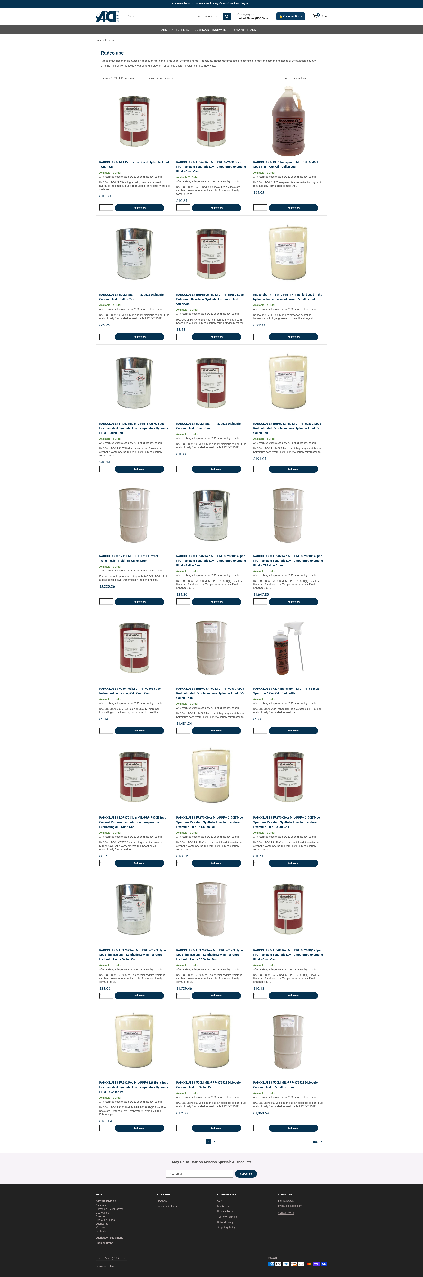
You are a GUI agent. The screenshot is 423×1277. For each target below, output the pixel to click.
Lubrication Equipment (109, 1237)
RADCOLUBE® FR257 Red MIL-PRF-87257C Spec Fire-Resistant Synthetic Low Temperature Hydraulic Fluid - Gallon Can (134, 428)
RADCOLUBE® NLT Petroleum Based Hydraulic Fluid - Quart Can (134, 164)
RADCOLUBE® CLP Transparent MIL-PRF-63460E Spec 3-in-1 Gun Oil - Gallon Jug (286, 164)
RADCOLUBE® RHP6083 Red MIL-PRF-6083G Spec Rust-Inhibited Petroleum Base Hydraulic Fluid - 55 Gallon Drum (210, 693)
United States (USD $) (109, 1258)
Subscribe (246, 1173)
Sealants (101, 1231)
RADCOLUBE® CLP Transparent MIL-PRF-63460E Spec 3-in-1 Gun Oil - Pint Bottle (286, 691)
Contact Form (286, 1212)
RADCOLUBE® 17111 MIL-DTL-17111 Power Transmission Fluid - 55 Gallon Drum (128, 558)
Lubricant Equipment (211, 29)
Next (315, 1141)
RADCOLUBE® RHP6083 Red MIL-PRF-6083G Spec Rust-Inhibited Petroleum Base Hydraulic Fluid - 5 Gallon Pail (287, 428)
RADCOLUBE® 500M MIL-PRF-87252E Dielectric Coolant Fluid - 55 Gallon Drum (285, 1085)
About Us (162, 1200)
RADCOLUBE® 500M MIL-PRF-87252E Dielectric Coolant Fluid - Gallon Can (131, 297)
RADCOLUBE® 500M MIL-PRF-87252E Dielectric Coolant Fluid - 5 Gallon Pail (208, 1085)
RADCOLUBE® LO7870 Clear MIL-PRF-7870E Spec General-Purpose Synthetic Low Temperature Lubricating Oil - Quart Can (132, 822)
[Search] (227, 16)
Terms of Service (227, 1216)
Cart (219, 1200)
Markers (100, 1227)
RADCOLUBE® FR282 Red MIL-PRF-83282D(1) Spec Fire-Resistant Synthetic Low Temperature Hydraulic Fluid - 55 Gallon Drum (288, 560)
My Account (224, 1206)
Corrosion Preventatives (109, 1209)
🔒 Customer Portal (290, 16)
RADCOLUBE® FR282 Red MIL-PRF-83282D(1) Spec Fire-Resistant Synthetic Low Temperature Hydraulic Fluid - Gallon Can (211, 560)
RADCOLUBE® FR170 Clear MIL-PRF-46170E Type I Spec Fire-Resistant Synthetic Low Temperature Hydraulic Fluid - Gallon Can (133, 954)
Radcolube (110, 40)
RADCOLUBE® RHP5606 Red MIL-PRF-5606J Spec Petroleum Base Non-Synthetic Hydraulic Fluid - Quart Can (210, 299)
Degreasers (102, 1212)
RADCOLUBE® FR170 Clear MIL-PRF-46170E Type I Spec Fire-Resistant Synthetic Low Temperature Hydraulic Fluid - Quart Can (287, 822)
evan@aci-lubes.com (290, 1205)
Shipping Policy (226, 1227)
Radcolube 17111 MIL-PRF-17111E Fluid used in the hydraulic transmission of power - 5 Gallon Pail (287, 297)
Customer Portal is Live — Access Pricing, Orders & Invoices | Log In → (211, 3)
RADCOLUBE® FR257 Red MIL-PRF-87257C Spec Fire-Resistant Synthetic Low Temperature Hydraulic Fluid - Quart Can (211, 166)
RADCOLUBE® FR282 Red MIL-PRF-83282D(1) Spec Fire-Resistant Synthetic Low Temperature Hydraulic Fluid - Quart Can (288, 954)
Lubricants (102, 1223)
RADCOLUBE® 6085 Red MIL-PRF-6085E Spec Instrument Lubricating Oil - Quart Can (130, 691)
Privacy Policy (225, 1211)
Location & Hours (167, 1206)
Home (99, 40)
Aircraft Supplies (175, 29)
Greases (100, 1216)
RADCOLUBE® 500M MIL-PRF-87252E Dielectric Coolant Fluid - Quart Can (208, 426)
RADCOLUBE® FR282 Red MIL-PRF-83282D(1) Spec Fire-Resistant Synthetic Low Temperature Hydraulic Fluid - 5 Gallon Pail (134, 1087)
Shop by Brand (245, 29)
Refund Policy (225, 1222)
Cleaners (101, 1205)
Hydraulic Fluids (105, 1220)
